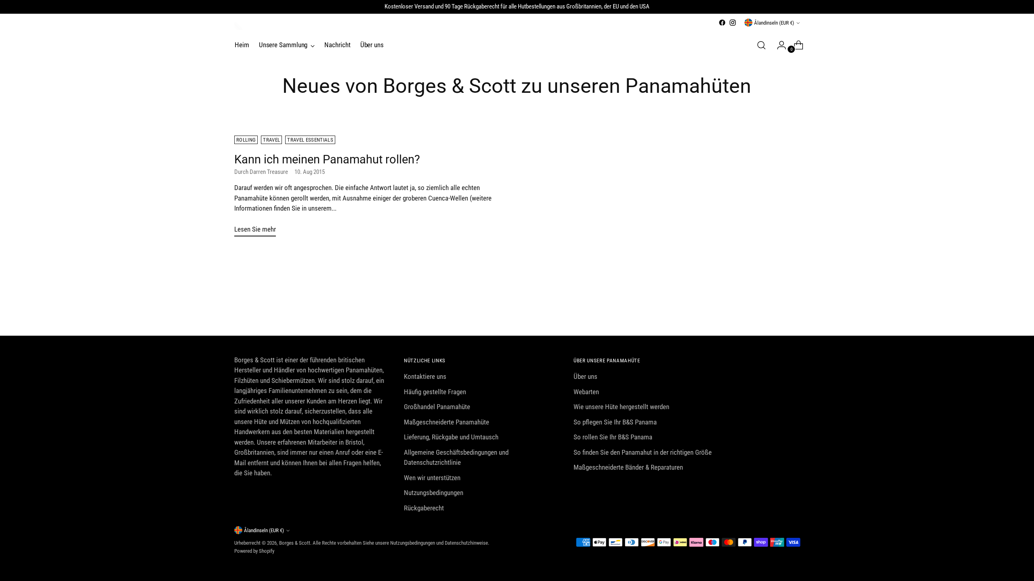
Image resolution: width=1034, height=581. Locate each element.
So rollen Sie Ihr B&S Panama (613, 437)
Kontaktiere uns (425, 376)
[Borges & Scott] (238, 26)
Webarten (586, 392)
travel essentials (310, 140)
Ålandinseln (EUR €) (774, 23)
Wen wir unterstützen (432, 478)
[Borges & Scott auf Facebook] (722, 22)
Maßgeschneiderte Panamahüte (446, 422)
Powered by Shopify (254, 551)
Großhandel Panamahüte (437, 407)
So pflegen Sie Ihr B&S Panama (615, 422)
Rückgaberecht (424, 508)
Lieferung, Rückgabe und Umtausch (451, 437)
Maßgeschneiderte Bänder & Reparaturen (628, 467)
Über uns (585, 376)
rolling (246, 140)
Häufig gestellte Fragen (435, 392)
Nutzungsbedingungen (433, 493)
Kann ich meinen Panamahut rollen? (327, 159)
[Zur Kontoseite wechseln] (778, 45)
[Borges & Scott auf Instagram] (732, 22)
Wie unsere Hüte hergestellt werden (621, 407)
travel (271, 140)
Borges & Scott (294, 543)
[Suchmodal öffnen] (761, 45)
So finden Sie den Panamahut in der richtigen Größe (643, 452)
